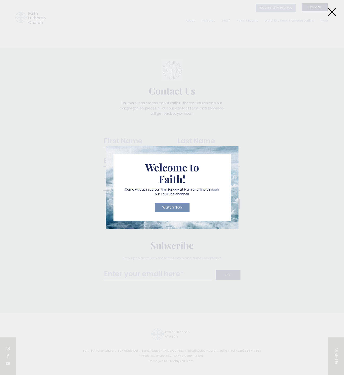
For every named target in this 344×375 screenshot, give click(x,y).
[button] (332, 12)
